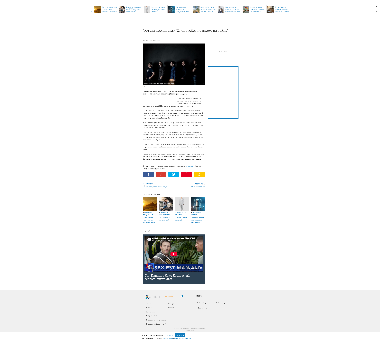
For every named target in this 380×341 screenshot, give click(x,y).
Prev (376, 7)
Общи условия (168, 338)
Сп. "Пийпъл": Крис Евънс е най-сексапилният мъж (168, 277)
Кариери (171, 304)
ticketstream (190, 166)
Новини (149, 308)
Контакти (171, 308)
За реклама (150, 312)
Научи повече (168, 335)
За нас (148, 304)
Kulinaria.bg (220, 303)
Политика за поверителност (183, 338)
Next (376, 11)
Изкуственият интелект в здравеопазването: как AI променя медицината (198, 217)
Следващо (199, 183)
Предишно (148, 183)
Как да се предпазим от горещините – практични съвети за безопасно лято (149, 217)
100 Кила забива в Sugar (197, 187)
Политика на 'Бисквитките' (156, 324)
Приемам (180, 335)
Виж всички (202, 308)
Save (187, 173)
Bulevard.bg (201, 303)
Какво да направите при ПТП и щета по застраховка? (164, 216)
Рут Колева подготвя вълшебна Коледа (155, 187)
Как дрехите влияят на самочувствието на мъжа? (181, 216)
